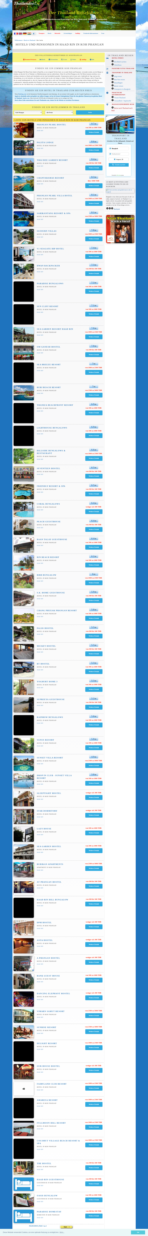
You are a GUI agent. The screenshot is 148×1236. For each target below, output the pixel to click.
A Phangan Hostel (48, 958)
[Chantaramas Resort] (94, 185)
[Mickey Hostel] (94, 654)
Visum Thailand (119, 98)
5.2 (92, 698)
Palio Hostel (45, 628)
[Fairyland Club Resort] (94, 1088)
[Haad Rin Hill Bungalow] (94, 904)
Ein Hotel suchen (120, 62)
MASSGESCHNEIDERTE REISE (123, 104)
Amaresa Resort (47, 1100)
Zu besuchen (53, 59)
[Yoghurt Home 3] (94, 689)
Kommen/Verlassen (29, 59)
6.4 (92, 503)
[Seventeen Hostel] (94, 476)
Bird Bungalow (46, 575)
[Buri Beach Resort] (94, 395)
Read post (117, 209)
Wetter (73, 59)
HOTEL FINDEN (117, 58)
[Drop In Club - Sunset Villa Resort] (94, 783)
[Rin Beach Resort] (94, 565)
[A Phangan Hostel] (94, 962)
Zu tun (64, 59)
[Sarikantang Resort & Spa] (94, 221)
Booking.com (22, 94)
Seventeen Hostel (48, 468)
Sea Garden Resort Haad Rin (55, 329)
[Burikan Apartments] (94, 868)
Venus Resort (45, 740)
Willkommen (18, 40)
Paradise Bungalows (50, 283)
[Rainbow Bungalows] (94, 725)
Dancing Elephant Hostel (53, 993)
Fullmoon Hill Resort (51, 1123)
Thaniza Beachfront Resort (55, 405)
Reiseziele (57, 33)
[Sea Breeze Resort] (94, 372)
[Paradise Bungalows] (94, 291)
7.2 (92, 282)
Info (92, 59)
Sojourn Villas (47, 231)
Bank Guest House (48, 976)
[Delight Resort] (94, 1047)
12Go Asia (118, 175)
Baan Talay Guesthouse (52, 539)
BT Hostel (43, 664)
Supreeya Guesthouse (51, 699)
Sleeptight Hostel (49, 793)
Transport (41, 33)
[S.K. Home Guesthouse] (94, 600)
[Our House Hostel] (94, 1070)
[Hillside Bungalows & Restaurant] (94, 458)
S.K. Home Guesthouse (51, 593)
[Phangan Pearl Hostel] (94, 132)
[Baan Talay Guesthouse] (94, 547)
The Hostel (44, 1163)
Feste (102, 33)
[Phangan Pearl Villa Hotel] (94, 203)
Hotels (49, 33)
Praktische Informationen (90, 33)
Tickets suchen (120, 165)
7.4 (92, 247)
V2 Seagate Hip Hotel (50, 249)
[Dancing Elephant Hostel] (94, 998)
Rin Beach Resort (48, 557)
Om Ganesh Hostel (49, 347)
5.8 (92, 609)
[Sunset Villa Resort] (94, 765)
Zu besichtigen (68, 33)
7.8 (92, 230)
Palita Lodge (45, 142)
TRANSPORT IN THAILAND (122, 72)
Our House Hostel (48, 1066)
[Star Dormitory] (94, 815)
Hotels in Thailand (29, 40)
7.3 (92, 264)
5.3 (92, 662)
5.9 (92, 591)
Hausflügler (118, 83)
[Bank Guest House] (94, 980)
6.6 (92, 449)
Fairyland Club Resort (52, 1084)
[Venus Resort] (94, 748)
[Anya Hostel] (94, 944)
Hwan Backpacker (48, 266)
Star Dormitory (47, 811)
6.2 (92, 556)
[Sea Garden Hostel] (94, 850)
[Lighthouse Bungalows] (94, 435)
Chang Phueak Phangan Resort (57, 610)
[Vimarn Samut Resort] (94, 1015)
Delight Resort (47, 1043)
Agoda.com (26, 98)
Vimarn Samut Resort (51, 1011)
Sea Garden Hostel (49, 846)
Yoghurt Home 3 (47, 682)
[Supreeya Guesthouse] (94, 707)
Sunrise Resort (46, 1027)
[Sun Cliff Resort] (94, 314)
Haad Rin (40, 130)
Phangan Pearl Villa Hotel (54, 196)
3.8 (92, 774)
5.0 (92, 716)
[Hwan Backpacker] (94, 273)
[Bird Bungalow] (94, 583)
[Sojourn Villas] (94, 239)
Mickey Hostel (46, 646)
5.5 (92, 627)
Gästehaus (118, 65)
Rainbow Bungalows (50, 717)
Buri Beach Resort (49, 387)
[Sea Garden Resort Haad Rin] (94, 337)
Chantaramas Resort (50, 178)
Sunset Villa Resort (50, 758)
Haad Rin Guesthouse (50, 1179)
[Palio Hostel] (94, 636)
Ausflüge (77, 33)
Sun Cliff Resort (47, 306)
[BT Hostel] (94, 671)
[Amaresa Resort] (94, 1104)
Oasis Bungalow (47, 1196)
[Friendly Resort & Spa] (94, 494)
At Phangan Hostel (49, 882)
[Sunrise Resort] (94, 1031)
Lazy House (44, 829)
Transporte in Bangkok (122, 89)
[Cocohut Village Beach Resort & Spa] (94, 1145)
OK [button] (138, 1232)
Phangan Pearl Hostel (51, 125)
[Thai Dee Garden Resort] (94, 168)
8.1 (92, 194)
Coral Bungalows (48, 504)
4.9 (92, 756)
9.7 (92, 123)
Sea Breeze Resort (49, 364)
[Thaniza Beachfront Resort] (94, 413)
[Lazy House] (94, 833)
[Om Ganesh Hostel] (94, 354)
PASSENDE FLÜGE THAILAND (123, 68)
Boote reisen (118, 86)
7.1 (92, 305)
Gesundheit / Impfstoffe (122, 101)
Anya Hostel (45, 940)
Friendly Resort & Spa (51, 486)
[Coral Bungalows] (94, 511)
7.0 (92, 328)
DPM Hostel (44, 922)
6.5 (92, 467)
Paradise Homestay (49, 1212)
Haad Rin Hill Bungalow (52, 900)
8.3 (92, 177)
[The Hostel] (94, 1168)
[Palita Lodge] (94, 150)
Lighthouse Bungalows (52, 428)
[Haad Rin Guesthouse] (94, 1184)
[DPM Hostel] (94, 927)
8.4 (92, 159)
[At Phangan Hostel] (94, 886)
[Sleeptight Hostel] (94, 797)
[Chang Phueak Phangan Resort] (94, 618)
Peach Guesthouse (49, 522)
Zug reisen (118, 76)
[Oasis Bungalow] (94, 1200)
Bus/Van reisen (119, 80)
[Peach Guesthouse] (94, 529)
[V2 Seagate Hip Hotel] (94, 256)
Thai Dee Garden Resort (52, 160)
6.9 (92, 404)
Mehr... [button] (62, 1232)
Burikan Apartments (50, 864)
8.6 (92, 141)
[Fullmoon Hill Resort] (94, 1127)
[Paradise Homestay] (94, 1216)
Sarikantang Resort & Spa (54, 213)
